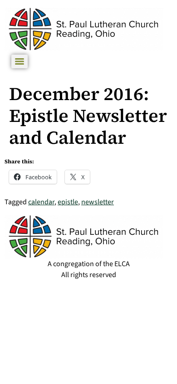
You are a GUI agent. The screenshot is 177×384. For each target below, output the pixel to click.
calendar (41, 202)
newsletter (97, 202)
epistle (68, 202)
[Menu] (19, 61)
